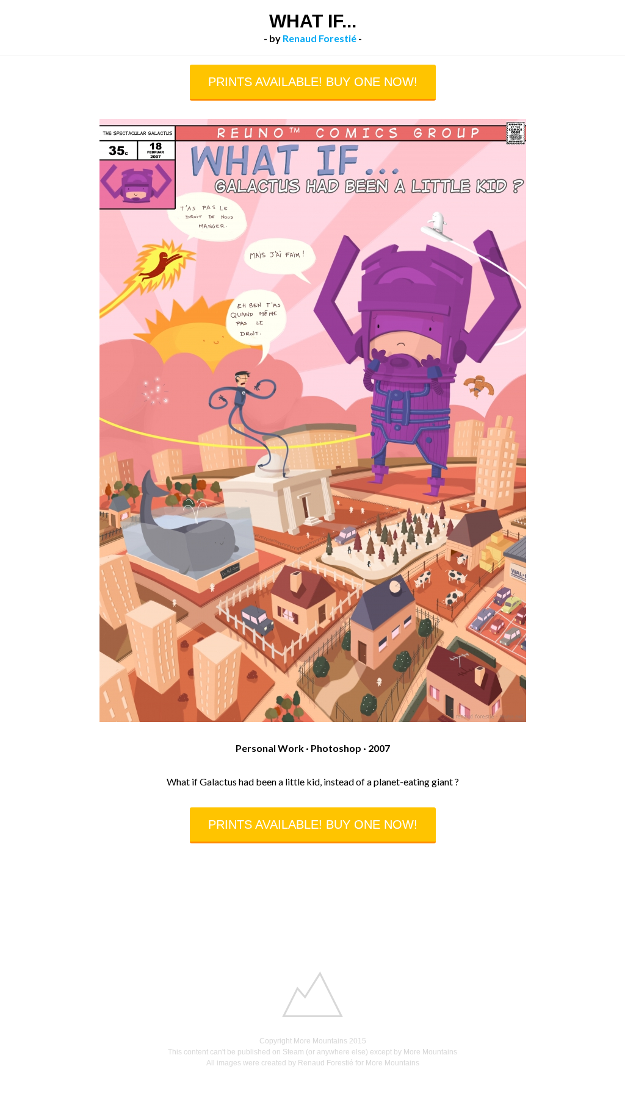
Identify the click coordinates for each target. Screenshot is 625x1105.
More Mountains (320, 1041)
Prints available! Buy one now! (312, 81)
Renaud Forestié (319, 38)
